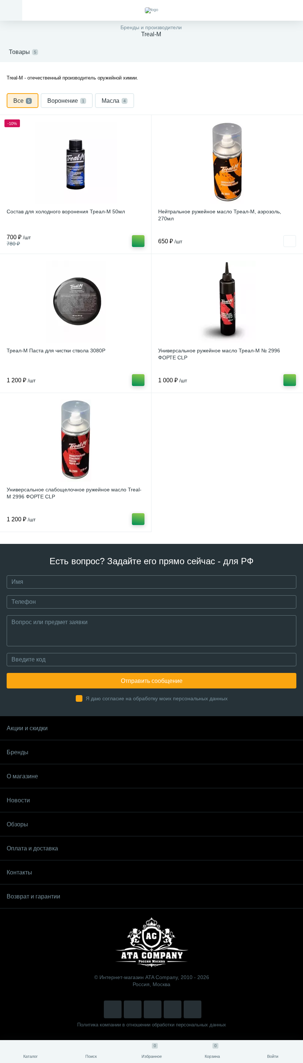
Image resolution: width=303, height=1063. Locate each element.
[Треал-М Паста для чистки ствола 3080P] (75, 302)
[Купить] (138, 241)
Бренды (17, 752)
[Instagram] (113, 1009)
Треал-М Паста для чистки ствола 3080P (56, 350)
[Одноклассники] (192, 1009)
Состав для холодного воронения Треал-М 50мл (66, 211)
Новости (18, 800)
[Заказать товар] (289, 241)
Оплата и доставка (32, 848)
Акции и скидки (27, 728)
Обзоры (17, 824)
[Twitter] (152, 1009)
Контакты (19, 872)
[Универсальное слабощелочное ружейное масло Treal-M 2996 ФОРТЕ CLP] (75, 441)
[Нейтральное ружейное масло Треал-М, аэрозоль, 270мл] (227, 163)
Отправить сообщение (152, 681)
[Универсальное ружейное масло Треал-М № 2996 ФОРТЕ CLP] (227, 302)
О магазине (22, 776)
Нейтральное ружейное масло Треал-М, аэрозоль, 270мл (219, 215)
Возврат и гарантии (33, 896)
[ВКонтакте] (133, 1009)
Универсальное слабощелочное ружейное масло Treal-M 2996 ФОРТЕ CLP (74, 493)
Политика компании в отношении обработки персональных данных (151, 1025)
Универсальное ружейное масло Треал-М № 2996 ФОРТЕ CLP (219, 354)
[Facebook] (172, 1009)
